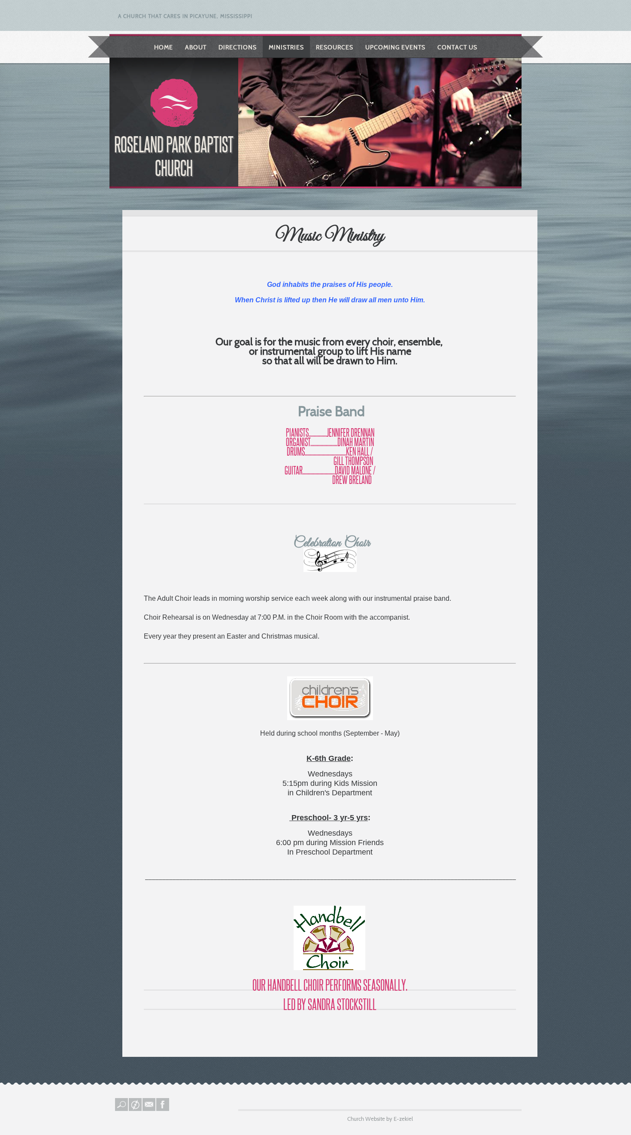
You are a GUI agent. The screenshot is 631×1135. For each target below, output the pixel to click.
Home (163, 47)
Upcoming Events (395, 47)
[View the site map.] (136, 1108)
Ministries (286, 47)
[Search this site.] (122, 1108)
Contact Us (457, 47)
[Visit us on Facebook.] (163, 1108)
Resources (334, 47)
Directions (237, 47)
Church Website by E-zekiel (380, 1118)
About (195, 47)
